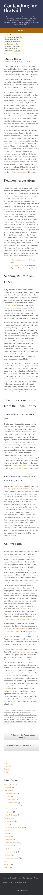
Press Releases (12, 803)
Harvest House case (27, 652)
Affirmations (10, 821)
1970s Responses (11, 849)
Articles (8, 855)
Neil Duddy (29, 719)
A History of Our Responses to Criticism (21, 736)
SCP (35, 719)
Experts (9, 812)
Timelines (7, 864)
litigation (22, 719)
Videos (6, 867)
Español (6, 769)
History (19, 710)
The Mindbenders (17, 260)
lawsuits (12, 719)
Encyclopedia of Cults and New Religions (21, 489)
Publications (8, 840)
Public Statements (13, 806)
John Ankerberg (25, 717)
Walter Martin (11, 852)
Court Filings (11, 800)
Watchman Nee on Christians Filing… (21, 747)
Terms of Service (9, 878)
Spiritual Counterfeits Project (13, 722)
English (6, 763)
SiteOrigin (20, 890)
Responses (7, 846)
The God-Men (16, 265)
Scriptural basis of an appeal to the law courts (20, 619)
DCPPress (26, 62)
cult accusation (24, 713)
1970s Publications (10, 784)
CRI (7, 824)
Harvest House (9, 717)
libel (17, 719)
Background (8, 787)
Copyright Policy (32, 878)
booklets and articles (11, 305)
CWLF (33, 713)
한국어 (6, 772)
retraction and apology (12, 631)
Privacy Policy (21, 878)
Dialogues (7, 818)
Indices (6, 833)
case (20, 629)
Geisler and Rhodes (12, 858)
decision (7, 636)
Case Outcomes (11, 793)
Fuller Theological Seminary (15, 827)
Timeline (17, 51)
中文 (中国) (7, 766)
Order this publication (13, 843)
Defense (13, 710)
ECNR (6, 715)
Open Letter (8, 836)
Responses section (19, 172)
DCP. (10, 882)
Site (5, 861)
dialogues (7, 688)
